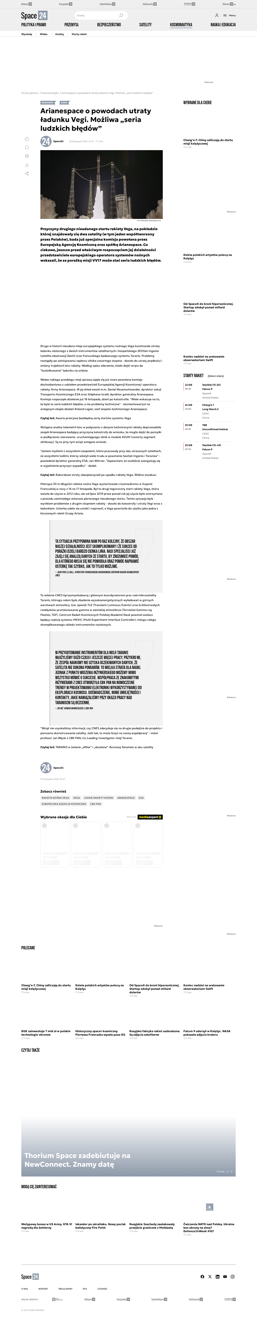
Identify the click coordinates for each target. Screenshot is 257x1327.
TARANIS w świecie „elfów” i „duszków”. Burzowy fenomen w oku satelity (104, 747)
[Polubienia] (27, 138)
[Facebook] (202, 1276)
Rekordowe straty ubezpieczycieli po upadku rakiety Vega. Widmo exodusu (106, 475)
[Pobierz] (27, 165)
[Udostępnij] (27, 173)
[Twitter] (210, 1276)
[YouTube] (225, 1276)
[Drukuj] (27, 156)
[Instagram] (232, 1276)
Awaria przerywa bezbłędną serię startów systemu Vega (93, 418)
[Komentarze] (27, 147)
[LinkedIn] (217, 1276)
